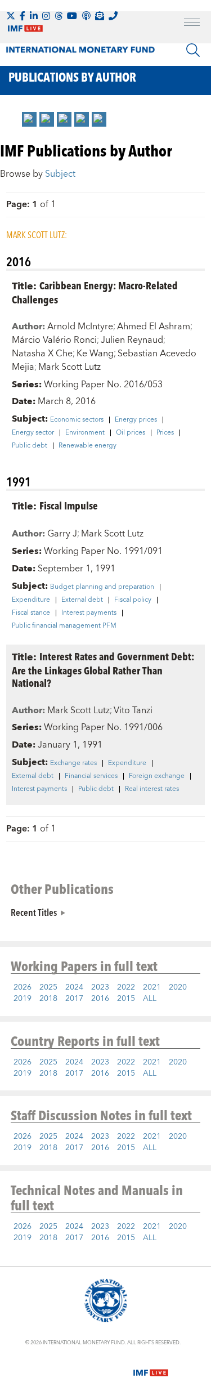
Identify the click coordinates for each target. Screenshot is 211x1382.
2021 (152, 987)
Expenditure (31, 600)
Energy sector (33, 433)
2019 (23, 998)
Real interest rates (152, 789)
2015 (126, 998)
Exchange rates (73, 763)
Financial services (91, 776)
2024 (74, 987)
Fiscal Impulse (68, 505)
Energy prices (136, 420)
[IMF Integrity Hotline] (113, 15)
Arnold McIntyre (80, 326)
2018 (48, 998)
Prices (165, 433)
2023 (100, 987)
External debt (82, 600)
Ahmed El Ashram (153, 326)
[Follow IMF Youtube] (72, 15)
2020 (178, 987)
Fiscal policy (132, 600)
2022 (126, 987)
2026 (23, 987)
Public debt (29, 445)
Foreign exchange (157, 776)
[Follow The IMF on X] (10, 15)
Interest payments (88, 613)
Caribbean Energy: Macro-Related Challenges (95, 292)
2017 (74, 998)
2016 (100, 998)
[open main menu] (192, 23)
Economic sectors (77, 420)
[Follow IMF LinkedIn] (34, 15)
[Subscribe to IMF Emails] (99, 15)
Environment (85, 433)
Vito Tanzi (133, 710)
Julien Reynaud (132, 340)
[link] (29, 119)
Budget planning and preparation (102, 587)
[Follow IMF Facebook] (22, 15)
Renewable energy (87, 445)
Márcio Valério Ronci (54, 340)
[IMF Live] (151, 1366)
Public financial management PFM (64, 626)
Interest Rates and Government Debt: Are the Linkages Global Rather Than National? (103, 669)
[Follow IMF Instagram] (46, 15)
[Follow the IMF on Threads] (58, 15)
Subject (60, 174)
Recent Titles (34, 912)
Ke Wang (95, 353)
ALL (149, 998)
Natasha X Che (42, 353)
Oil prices (130, 433)
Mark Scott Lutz (69, 367)
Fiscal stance (31, 613)
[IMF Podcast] (86, 15)
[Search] (193, 50)
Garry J (62, 534)
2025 (48, 987)
